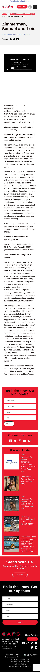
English (20, 1)
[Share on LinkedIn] (17, 39)
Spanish (13, 1)
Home (4, 14)
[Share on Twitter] (14, 39)
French (27, 1)
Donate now (22, 6)
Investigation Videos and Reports (22, 14)
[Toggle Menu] (35, 7)
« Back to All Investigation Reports (16, 34)
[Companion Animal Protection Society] (7, 6)
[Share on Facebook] (11, 39)
